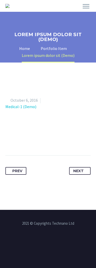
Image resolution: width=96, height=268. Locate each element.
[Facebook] (10, 139)
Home (68, 13)
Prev (17, 171)
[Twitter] (19, 139)
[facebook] (41, 242)
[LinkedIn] (57, 139)
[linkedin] (48, 242)
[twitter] (55, 242)
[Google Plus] (29, 139)
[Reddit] (66, 139)
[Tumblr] (48, 139)
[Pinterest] (38, 139)
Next (78, 171)
